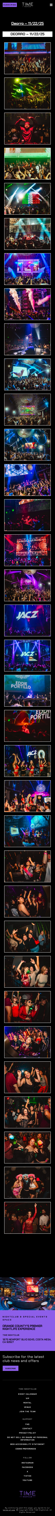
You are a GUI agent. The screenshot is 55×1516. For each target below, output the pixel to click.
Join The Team (27, 1411)
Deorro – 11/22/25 (27, 23)
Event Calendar (27, 1394)
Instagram (27, 1463)
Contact (27, 1429)
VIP (27, 1398)
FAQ (27, 1424)
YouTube (27, 1480)
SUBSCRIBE (10, 1368)
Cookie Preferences (25, 1449)
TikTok (27, 1476)
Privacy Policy (27, 1433)
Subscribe (9, 5)
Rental (27, 1403)
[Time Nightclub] (27, 1494)
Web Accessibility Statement (27, 1444)
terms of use (9, 1510)
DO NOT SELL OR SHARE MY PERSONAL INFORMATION (27, 1438)
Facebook (27, 1467)
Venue (27, 1407)
